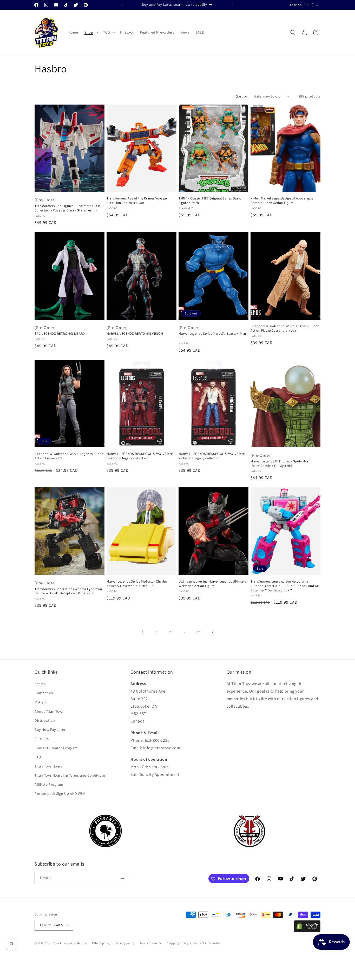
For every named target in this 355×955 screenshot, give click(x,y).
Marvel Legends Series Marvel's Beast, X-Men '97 (212, 336)
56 (198, 631)
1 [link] (142, 631)
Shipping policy (177, 943)
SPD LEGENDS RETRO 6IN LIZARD (60, 334)
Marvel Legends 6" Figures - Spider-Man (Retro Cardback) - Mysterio (281, 463)
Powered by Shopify (73, 943)
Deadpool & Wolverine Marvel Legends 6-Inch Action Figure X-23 (69, 456)
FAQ (38, 757)
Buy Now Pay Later (50, 729)
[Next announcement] (233, 5)
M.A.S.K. (41, 702)
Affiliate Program (49, 784)
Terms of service (151, 943)
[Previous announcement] (122, 5)
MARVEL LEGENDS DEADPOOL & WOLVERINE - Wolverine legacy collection (213, 456)
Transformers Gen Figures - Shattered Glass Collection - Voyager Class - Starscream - (67, 208)
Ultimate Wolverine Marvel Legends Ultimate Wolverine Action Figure (212, 583)
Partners (42, 739)
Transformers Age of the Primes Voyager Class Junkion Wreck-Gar (137, 200)
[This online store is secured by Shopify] (307, 930)
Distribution (45, 720)
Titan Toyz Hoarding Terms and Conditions (70, 775)
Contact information (207, 943)
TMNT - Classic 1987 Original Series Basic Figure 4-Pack (210, 200)
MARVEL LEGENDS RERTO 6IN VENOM (135, 334)
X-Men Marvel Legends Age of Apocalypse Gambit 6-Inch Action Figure (282, 200)
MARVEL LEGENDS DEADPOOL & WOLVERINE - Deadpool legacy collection (141, 456)
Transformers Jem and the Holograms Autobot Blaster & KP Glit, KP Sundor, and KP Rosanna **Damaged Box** (285, 585)
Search (40, 684)
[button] (90, 32)
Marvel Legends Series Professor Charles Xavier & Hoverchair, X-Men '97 (137, 583)
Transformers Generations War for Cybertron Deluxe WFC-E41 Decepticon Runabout (68, 591)
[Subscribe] (122, 878)
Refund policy (101, 943)
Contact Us (44, 693)
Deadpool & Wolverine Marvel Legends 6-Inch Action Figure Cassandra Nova (285, 328)
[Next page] (212, 631)
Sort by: (242, 96)
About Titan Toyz (49, 711)
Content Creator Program (56, 748)
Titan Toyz (52, 943)
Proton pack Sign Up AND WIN (60, 793)
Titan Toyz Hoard (49, 766)
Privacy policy (125, 943)
